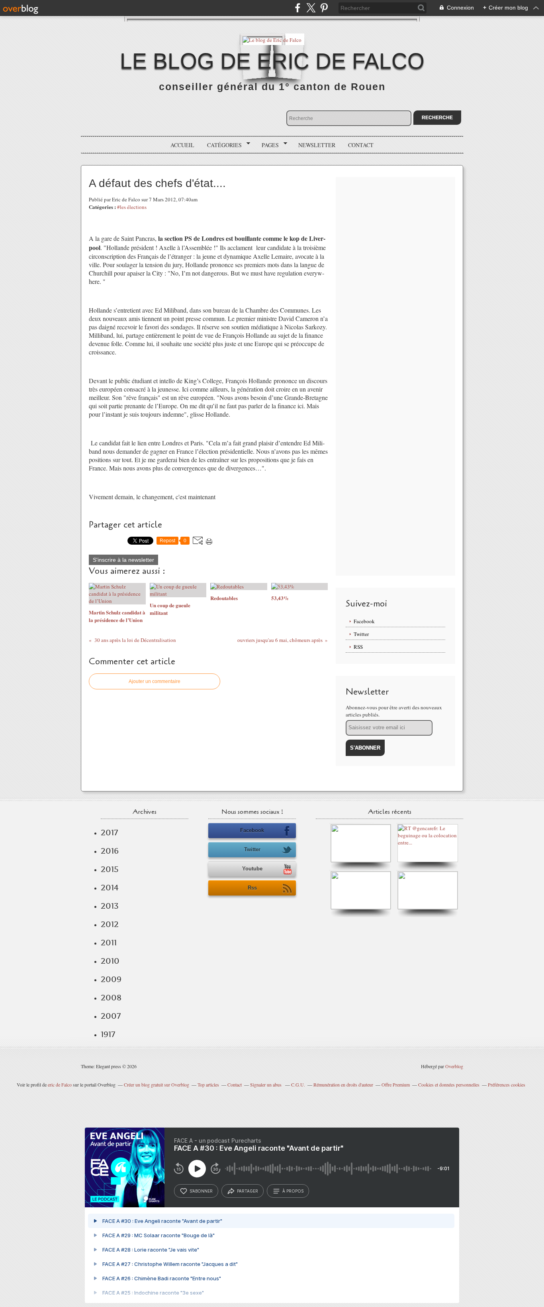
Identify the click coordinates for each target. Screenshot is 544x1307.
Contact (361, 145)
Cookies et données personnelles (448, 1084)
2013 (110, 906)
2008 (111, 997)
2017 (109, 832)
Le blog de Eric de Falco (272, 61)
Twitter (361, 634)
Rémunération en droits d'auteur (343, 1084)
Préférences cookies (506, 1084)
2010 (110, 961)
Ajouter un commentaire (154, 681)
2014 (110, 887)
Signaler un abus (266, 1084)
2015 (110, 869)
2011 (109, 942)
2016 (110, 851)
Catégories (222, 145)
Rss (252, 888)
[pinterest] (324, 7)
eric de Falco (60, 1084)
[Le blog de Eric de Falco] (272, 39)
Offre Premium (396, 1084)
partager (247, 1191)
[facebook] (298, 7)
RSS (358, 646)
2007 (111, 1016)
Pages (267, 145)
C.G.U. (298, 1084)
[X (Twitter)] (311, 7)
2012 (110, 924)
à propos (292, 1191)
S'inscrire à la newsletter (123, 560)
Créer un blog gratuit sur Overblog (156, 1084)
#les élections (132, 207)
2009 (111, 979)
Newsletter (316, 145)
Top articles (208, 1084)
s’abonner (201, 1191)
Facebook (364, 621)
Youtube (252, 869)
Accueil (182, 145)
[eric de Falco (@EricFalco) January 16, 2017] (428, 907)
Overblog (454, 1066)
